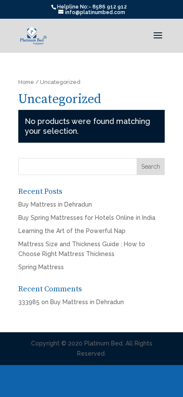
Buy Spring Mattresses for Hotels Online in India (86, 217)
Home (26, 82)
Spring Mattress (41, 267)
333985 (29, 302)
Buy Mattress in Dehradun (55, 204)
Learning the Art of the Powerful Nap (72, 230)
